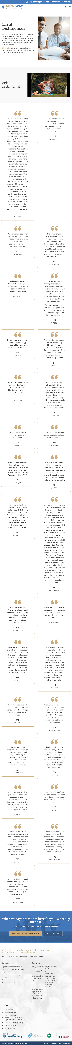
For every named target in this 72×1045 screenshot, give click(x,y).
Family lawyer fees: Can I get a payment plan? (38, 969)
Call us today (6, 48)
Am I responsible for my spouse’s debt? (37, 978)
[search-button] (65, 7)
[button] (69, 7)
